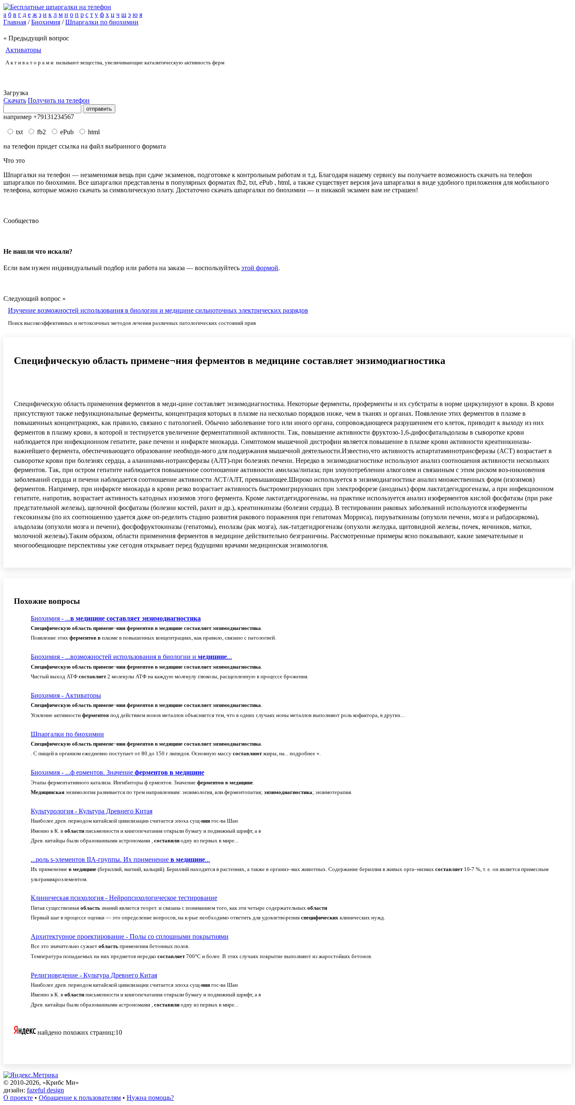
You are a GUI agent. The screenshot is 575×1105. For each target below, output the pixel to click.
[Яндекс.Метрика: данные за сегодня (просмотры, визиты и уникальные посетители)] (30, 1075)
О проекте (18, 1097)
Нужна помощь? (150, 1097)
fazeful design (45, 1090)
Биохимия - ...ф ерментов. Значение (117, 772)
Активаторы (23, 49)
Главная (14, 22)
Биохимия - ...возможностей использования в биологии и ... (131, 656)
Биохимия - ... (116, 618)
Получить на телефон (59, 100)
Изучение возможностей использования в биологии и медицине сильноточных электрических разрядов (158, 310)
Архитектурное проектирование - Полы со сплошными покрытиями (130, 936)
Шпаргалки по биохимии (101, 22)
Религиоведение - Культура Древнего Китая (94, 975)
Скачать (14, 100)
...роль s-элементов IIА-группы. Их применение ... (120, 859)
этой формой (259, 267)
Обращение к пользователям (80, 1097)
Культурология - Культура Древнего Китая (91, 811)
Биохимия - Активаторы (66, 695)
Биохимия (45, 22)
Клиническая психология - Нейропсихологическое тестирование (124, 897)
